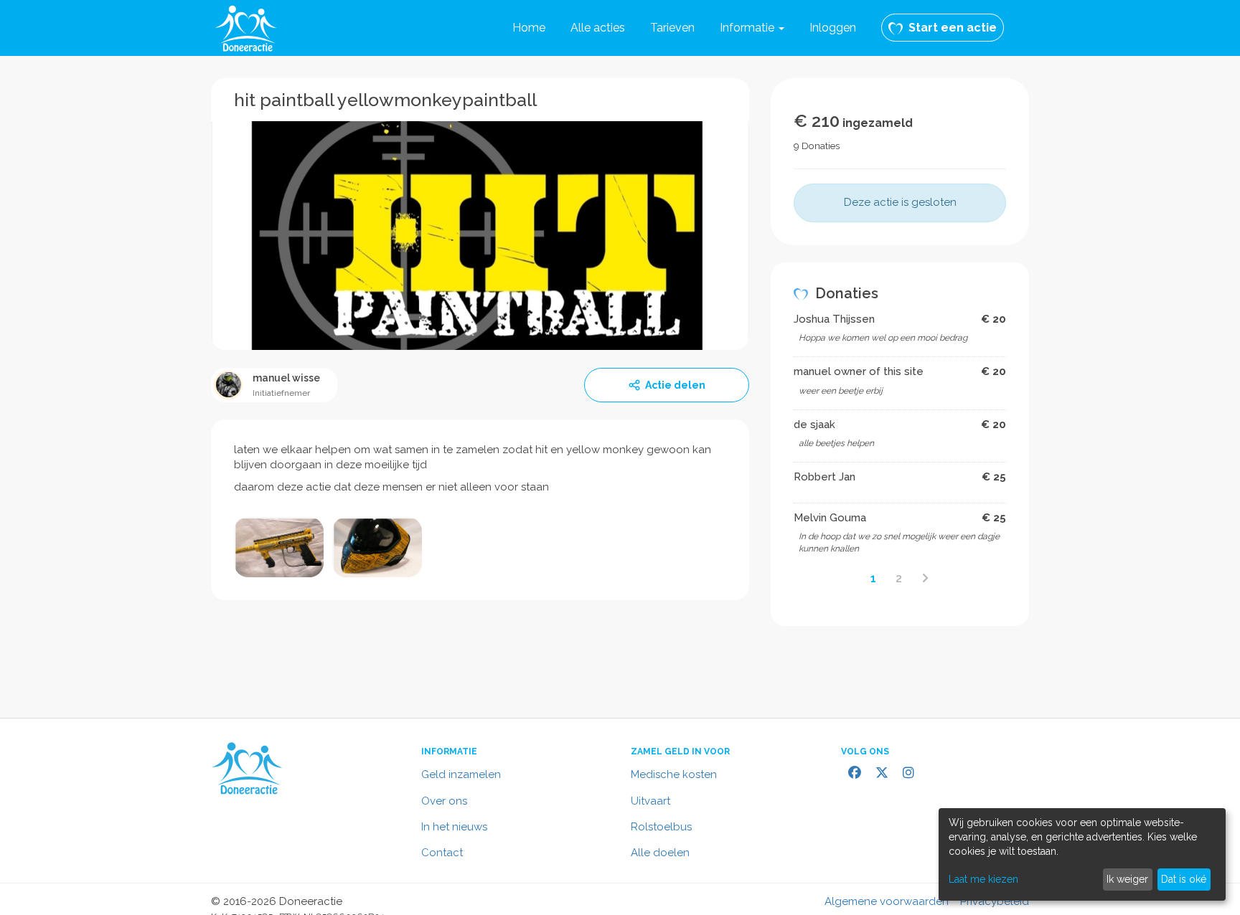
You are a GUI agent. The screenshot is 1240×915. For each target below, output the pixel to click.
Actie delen (675, 385)
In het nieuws (454, 826)
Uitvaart (650, 801)
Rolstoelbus (661, 826)
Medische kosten (674, 774)
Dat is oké (1183, 879)
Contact (442, 852)
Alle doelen (660, 852)
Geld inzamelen (461, 774)
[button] (752, 28)
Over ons (444, 801)
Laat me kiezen (983, 879)
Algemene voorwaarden (887, 901)
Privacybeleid (994, 901)
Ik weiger (1127, 879)
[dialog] (1082, 854)
